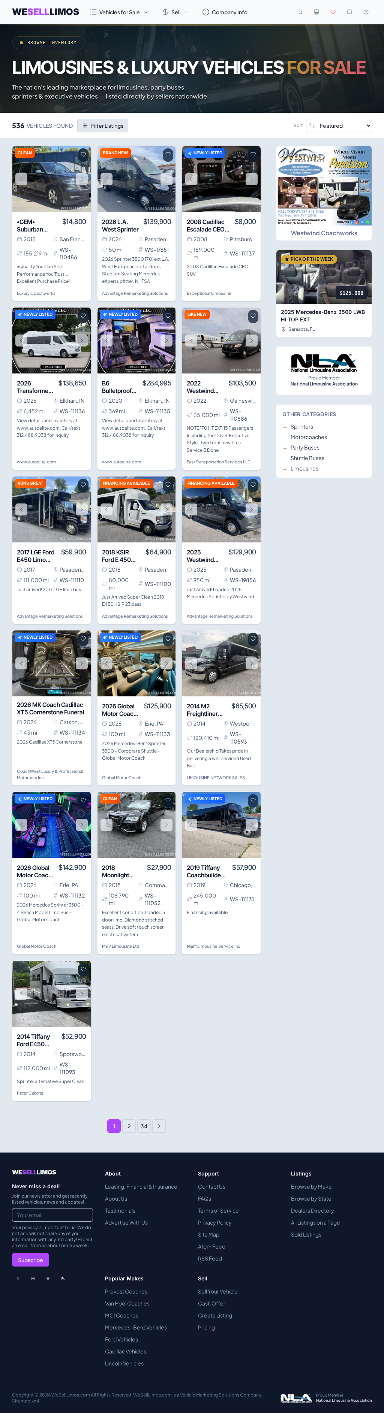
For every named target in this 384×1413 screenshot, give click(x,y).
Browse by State (311, 1198)
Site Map (208, 1234)
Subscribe (30, 1259)
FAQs (204, 1198)
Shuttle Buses (303, 457)
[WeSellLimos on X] (18, 1279)
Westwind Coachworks (324, 233)
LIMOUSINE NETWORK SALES (216, 777)
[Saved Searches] (350, 12)
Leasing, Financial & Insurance (141, 1186)
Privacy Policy (215, 1222)
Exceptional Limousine (209, 293)
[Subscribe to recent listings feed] (63, 1279)
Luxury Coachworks (36, 293)
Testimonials (120, 1210)
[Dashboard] (366, 12)
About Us (116, 1198)
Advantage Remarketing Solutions (135, 293)
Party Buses (301, 447)
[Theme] (316, 12)
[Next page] (159, 1126)
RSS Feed (210, 1258)
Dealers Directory (312, 1210)
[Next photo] (82, 179)
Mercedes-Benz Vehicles (136, 1327)
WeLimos (45, 11)
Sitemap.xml (25, 1401)
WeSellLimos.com (71, 1395)
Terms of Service (218, 1210)
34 (144, 1126)
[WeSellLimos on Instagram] (33, 1279)
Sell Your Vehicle (218, 1291)
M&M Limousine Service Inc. (214, 946)
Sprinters (297, 426)
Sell (175, 12)
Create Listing (215, 1315)
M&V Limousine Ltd (120, 946)
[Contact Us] (48, 1279)
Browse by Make (311, 1186)
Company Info (230, 12)
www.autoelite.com (36, 461)
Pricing (206, 1327)
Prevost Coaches (126, 1291)
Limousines (300, 468)
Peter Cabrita (30, 1092)
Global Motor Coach (121, 777)
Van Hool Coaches (127, 1303)
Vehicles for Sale (119, 12)
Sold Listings (306, 1234)
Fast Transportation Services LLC (219, 461)
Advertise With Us (126, 1222)
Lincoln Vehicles (124, 1363)
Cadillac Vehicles (125, 1351)
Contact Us (211, 1186)
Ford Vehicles (121, 1339)
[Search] (300, 12)
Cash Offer (211, 1303)
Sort (298, 125)
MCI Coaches (121, 1315)
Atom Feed (211, 1246)
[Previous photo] (21, 179)
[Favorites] (333, 12)
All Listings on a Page (315, 1222)
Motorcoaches (304, 436)
